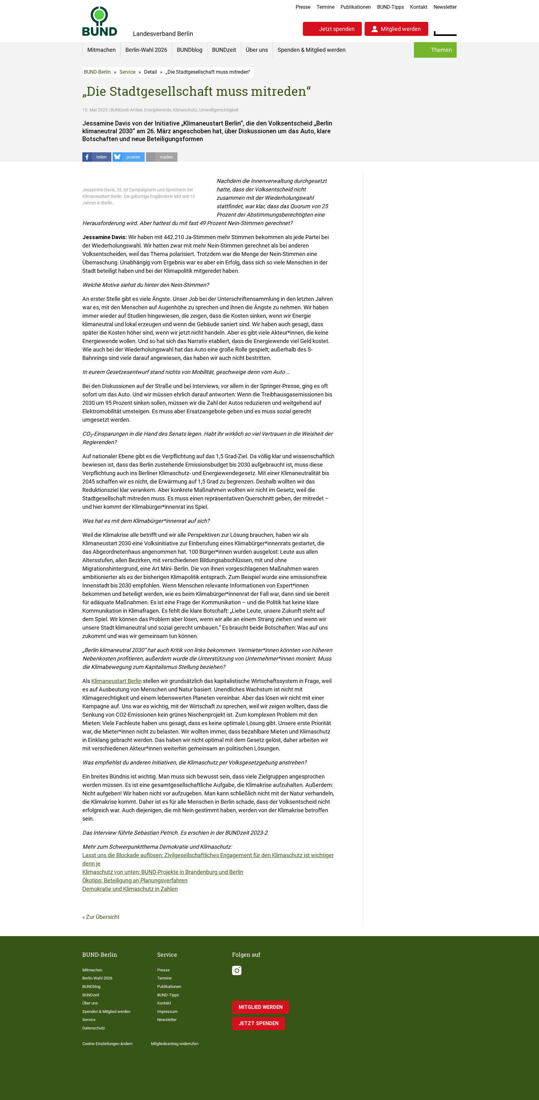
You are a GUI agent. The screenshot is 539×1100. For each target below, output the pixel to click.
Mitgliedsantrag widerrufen (174, 1043)
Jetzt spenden (337, 29)
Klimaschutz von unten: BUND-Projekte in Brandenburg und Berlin (162, 872)
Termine (325, 7)
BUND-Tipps (390, 7)
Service (127, 72)
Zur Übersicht (102, 917)
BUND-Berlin (97, 72)
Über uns (257, 50)
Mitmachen (101, 50)
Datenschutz (93, 1028)
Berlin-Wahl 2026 (146, 50)
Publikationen (356, 7)
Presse (303, 7)
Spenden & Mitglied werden (312, 50)
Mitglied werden (401, 29)
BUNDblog (189, 50)
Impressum (167, 1011)
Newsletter (445, 7)
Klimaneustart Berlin (116, 681)
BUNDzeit (224, 50)
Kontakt (418, 7)
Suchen (452, 28)
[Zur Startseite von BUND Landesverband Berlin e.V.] (99, 21)
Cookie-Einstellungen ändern (107, 1043)
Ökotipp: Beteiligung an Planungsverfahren (134, 880)
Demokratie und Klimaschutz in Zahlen (130, 889)
